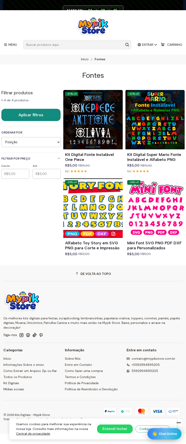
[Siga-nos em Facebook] (28, 335)
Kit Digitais (11, 383)
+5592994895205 (146, 365)
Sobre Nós (73, 359)
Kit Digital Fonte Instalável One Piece (89, 157)
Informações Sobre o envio (23, 365)
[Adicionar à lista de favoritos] (117, 114)
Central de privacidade (33, 434)
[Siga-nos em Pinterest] (41, 335)
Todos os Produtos (17, 377)
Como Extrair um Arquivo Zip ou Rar (30, 371)
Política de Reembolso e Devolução (91, 389)
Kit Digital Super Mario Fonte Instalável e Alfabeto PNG (154, 157)
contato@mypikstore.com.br (153, 359)
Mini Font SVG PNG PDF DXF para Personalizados (154, 245)
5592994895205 (145, 371)
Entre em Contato (78, 365)
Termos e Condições (80, 377)
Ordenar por (11, 132)
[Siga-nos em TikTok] (34, 335)
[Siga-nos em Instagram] (21, 335)
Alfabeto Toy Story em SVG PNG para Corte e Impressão (92, 245)
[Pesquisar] (127, 44)
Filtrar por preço (15, 158)
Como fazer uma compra (84, 371)
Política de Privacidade (82, 383)
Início (85, 59)
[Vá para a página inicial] (93, 26)
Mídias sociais (13, 389)
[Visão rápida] (117, 125)
